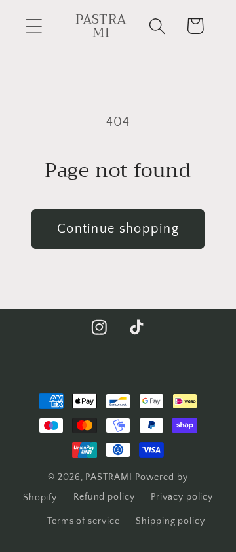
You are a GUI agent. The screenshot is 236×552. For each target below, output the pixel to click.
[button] (33, 26)
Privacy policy (182, 497)
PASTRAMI (108, 477)
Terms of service (83, 521)
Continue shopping (118, 229)
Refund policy (104, 497)
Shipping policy (170, 521)
